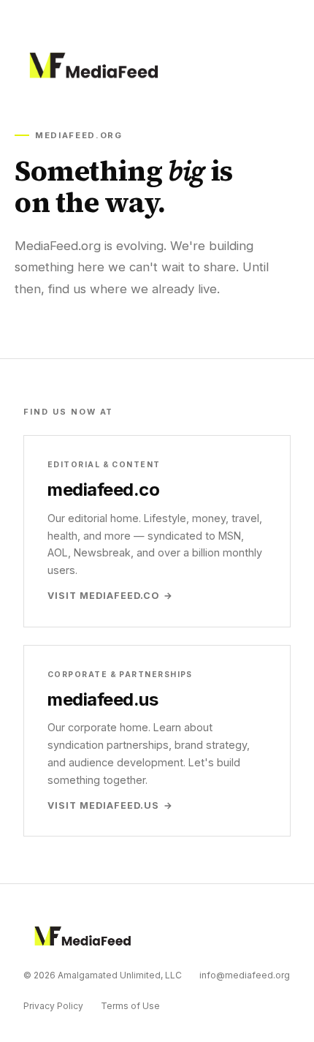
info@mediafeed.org (244, 975)
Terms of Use (130, 1005)
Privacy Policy (53, 1005)
